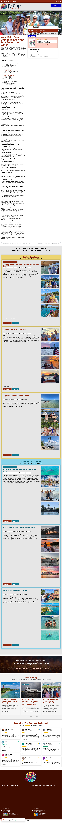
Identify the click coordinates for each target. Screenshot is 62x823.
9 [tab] (36, 716)
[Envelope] (60, 1)
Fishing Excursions (9, 70)
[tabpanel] (10, 698)
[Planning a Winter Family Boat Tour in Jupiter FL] (51, 690)
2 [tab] (28, 716)
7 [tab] (34, 716)
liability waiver (43, 54)
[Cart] (19, 1)
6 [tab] (32, 716)
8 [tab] (35, 716)
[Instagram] (57, 1)
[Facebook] (55, 1)
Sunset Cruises (8, 69)
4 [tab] (30, 716)
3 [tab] (29, 716)
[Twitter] (58, 1)
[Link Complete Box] (10, 698)
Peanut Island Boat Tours (9, 75)
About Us (42, 7)
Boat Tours (35, 7)
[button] (43, 27)
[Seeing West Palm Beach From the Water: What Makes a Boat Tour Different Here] (10, 690)
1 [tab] (26, 716)
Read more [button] (4, 764)
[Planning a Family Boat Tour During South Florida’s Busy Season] (31, 690)
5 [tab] (31, 716)
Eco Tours (7, 68)
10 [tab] (37, 716)
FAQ (49, 7)
